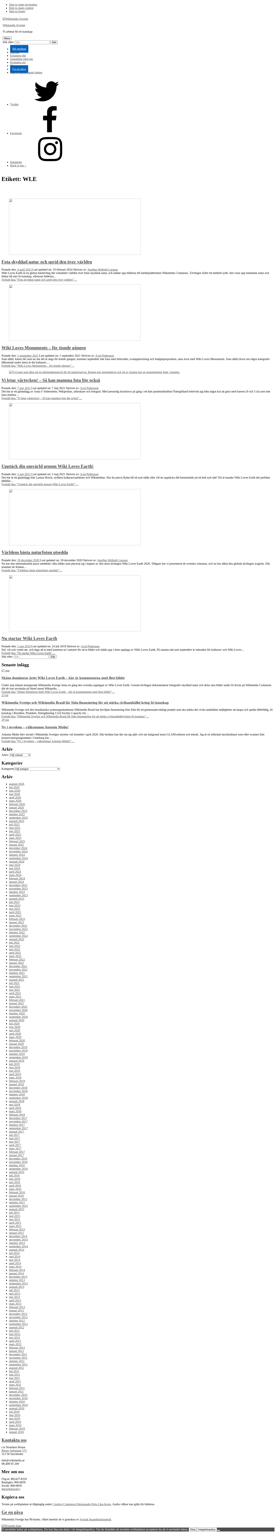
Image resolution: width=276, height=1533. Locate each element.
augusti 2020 (16, 1020)
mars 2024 (15, 875)
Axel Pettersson (104, 355)
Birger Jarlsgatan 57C (14, 1450)
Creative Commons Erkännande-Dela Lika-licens (82, 1504)
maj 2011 (14, 1378)
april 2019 (15, 1074)
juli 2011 (14, 1371)
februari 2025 (17, 841)
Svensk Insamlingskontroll (95, 1519)
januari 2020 (16, 1043)
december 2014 (18, 1236)
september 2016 (18, 1168)
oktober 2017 (17, 1124)
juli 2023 (14, 902)
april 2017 (15, 1145)
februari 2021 (17, 1000)
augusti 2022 (16, 939)
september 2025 (18, 817)
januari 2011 (16, 1391)
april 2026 (15, 797)
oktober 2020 (17, 1013)
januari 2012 (16, 1351)
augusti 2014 (16, 1249)
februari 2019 (17, 1081)
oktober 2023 (17, 892)
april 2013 (15, 1300)
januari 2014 (16, 1273)
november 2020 (18, 1010)
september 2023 (18, 895)
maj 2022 (14, 949)
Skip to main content (21, 8)
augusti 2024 (16, 861)
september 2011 (18, 1364)
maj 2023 (14, 908)
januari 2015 (16, 1232)
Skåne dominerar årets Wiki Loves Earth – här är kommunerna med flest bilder (63, 678)
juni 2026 (14, 790)
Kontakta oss (18, 62)
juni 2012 (14, 1334)
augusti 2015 (16, 1209)
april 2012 (15, 1340)
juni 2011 (14, 1374)
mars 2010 (15, 1425)
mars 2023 (15, 915)
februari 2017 (17, 1151)
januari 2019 (16, 1084)
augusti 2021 (16, 979)
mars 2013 (15, 1303)
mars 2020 (15, 1037)
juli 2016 (14, 1175)
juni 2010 (14, 1415)
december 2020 (18, 1006)
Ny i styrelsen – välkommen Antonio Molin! (35, 727)
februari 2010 (17, 1428)
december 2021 (18, 966)
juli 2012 (14, 1330)
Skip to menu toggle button (26, 72)
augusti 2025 (16, 821)
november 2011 (18, 1357)
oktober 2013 (17, 1280)
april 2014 (15, 1263)
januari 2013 (16, 1310)
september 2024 (18, 858)
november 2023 (18, 888)
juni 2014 (14, 1256)
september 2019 (18, 1057)
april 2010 (15, 1421)
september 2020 (18, 1016)
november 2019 (18, 1050)
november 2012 (18, 1317)
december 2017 (18, 1118)
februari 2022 (17, 959)
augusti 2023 (16, 898)
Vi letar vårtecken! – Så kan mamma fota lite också (51, 380)
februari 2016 (17, 1192)
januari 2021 (16, 1003)
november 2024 (18, 851)
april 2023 (15, 912)
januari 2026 (16, 807)
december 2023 (18, 885)
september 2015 (18, 1205)
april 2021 (15, 993)
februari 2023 (17, 919)
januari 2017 (16, 1155)
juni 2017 (14, 1138)
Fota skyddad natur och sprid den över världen (47, 261)
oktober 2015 (17, 1202)
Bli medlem (19, 48)
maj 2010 (14, 1418)
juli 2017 (14, 1135)
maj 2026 (14, 794)
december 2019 (18, 1047)
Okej (192, 1529)
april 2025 (15, 834)
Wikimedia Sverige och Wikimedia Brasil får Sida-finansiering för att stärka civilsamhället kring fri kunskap (85, 703)
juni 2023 (14, 905)
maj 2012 (14, 1337)
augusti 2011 (16, 1367)
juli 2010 (14, 1411)
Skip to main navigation (23, 4)
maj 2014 (14, 1259)
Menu (7, 38)
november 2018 (18, 1091)
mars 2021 (15, 996)
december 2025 (18, 811)
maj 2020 (14, 1030)
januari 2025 (16, 844)
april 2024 (15, 871)
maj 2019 (14, 1070)
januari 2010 (16, 1432)
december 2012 (18, 1313)
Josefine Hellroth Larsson (102, 269)
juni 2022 (14, 946)
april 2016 (15, 1185)
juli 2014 (14, 1253)
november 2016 (18, 1162)
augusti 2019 (16, 1060)
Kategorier (8, 768)
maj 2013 (14, 1297)
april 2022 (15, 952)
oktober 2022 (17, 932)
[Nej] (218, 1530)
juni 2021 (14, 986)
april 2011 (15, 1381)
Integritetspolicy (11, 1489)
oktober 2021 (17, 973)
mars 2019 (15, 1077)
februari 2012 (17, 1347)
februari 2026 (17, 804)
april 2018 (15, 1108)
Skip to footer (17, 11)
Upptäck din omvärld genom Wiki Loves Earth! (48, 466)
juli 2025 (14, 824)
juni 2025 (14, 827)
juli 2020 (14, 1023)
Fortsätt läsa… (39, 279)
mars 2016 (15, 1189)
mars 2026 (15, 800)
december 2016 (18, 1158)
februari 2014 (17, 1270)
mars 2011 (15, 1384)
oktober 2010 (17, 1401)
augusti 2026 (16, 784)
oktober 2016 (17, 1165)
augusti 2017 (16, 1131)
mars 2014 (15, 1266)
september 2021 (18, 976)
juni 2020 (14, 1027)
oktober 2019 (17, 1054)
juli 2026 (14, 787)
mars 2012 (15, 1344)
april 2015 (15, 1222)
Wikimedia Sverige (14, 25)
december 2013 (18, 1276)
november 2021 (18, 969)
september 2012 (18, 1324)
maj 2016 (14, 1182)
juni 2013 (14, 1293)
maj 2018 (14, 1104)
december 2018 (18, 1087)
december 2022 (18, 925)
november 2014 (18, 1239)
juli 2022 (14, 942)
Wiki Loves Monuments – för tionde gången (44, 347)
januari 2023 (16, 922)
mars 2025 (15, 838)
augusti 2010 (16, 1408)
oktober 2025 (17, 814)
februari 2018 (17, 1114)
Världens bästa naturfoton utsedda (35, 552)
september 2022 (18, 935)
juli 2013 (14, 1290)
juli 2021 (14, 983)
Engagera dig (18, 55)
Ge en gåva (19, 69)
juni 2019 (14, 1067)
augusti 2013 (16, 1286)
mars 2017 (15, 1148)
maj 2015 (14, 1219)
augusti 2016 (16, 1172)
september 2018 (18, 1097)
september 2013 (18, 1283)
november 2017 (18, 1121)
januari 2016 (16, 1195)
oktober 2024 (17, 854)
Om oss (14, 52)
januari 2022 (16, 962)
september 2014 (18, 1246)
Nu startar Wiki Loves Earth (29, 638)
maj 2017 (14, 1141)
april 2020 (15, 1033)
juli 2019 (14, 1064)
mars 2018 (15, 1111)
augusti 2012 (16, 1327)
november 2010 (18, 1398)
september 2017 (18, 1128)
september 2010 (18, 1405)
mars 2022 (15, 956)
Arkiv (5, 754)
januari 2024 (16, 881)
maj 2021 (14, 989)
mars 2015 (15, 1226)
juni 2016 (14, 1178)
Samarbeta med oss (21, 59)
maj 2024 (14, 868)
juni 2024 (14, 865)
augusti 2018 (16, 1101)
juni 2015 (14, 1216)
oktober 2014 (17, 1243)
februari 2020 (17, 1040)
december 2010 (18, 1394)
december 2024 (18, 848)
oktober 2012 (17, 1320)
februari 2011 (17, 1388)
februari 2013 (17, 1307)
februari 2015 (17, 1229)
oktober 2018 (17, 1094)
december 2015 (18, 1199)
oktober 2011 (17, 1361)
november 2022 (18, 929)
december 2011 (18, 1354)
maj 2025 (14, 831)
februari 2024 (17, 878)
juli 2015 (14, 1212)
